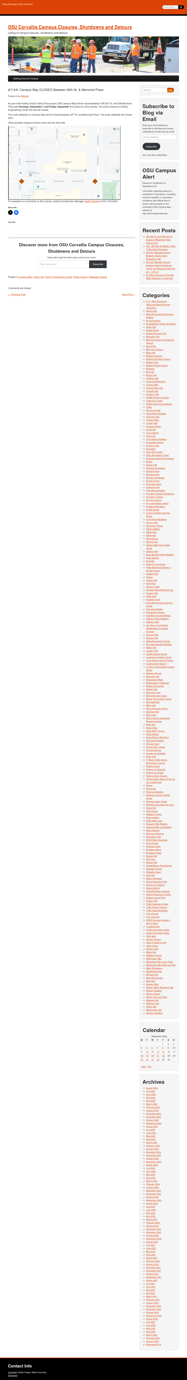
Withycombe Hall (154, 1009)
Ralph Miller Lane (154, 820)
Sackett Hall (151, 862)
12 (147, 1051)
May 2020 (150, 1328)
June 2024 (151, 1171)
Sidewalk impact (153, 872)
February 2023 (153, 1222)
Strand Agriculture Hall (156, 881)
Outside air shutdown (156, 753)
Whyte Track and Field (156, 997)
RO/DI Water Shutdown (157, 839)
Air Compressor (153, 320)
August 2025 (152, 1126)
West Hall (150, 981)
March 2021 (151, 1296)
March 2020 (151, 1334)
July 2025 (150, 1129)
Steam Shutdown (154, 878)
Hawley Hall (151, 580)
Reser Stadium (153, 830)
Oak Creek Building (155, 740)
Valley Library (152, 945)
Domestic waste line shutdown (160, 458)
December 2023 (153, 1190)
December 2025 (153, 1113)
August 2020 (152, 1318)
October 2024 (152, 1158)
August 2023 (152, 1203)
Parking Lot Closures (155, 769)
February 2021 (153, 1299)
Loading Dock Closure (156, 663)
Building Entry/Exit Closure (158, 359)
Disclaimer (13, 1375)
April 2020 (150, 1331)
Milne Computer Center (157, 708)
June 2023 (151, 1209)
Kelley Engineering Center (58, 277)
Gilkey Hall (151, 535)
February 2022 (153, 1261)
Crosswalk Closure (154, 442)
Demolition (151, 448)
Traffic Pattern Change (156, 907)
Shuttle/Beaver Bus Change (159, 865)
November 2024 (153, 1155)
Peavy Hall (151, 788)
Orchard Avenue (153, 750)
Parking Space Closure (156, 775)
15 (163, 1051)
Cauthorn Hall (152, 394)
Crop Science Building (156, 439)
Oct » (150, 1066)
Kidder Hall (151, 647)
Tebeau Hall (151, 900)
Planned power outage (156, 801)
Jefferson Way (152, 621)
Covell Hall (151, 429)
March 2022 (151, 1257)
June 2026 (151, 1094)
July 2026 (150, 1091)
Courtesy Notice (153, 426)
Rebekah (25, 96)
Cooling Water (152, 420)
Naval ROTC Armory (155, 730)
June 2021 (151, 1286)
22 (163, 1055)
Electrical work (152, 471)
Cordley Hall (151, 423)
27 (152, 1059)
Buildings (150, 368)
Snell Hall (150, 875)
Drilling (149, 461)
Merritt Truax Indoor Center (158, 698)
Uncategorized (153, 926)
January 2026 (152, 1110)
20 (152, 1055)
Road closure (80, 277)
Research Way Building (156, 823)
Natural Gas (151, 727)
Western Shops (153, 993)
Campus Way (25, 277)
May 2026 (150, 1097)
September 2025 (154, 1123)
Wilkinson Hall (152, 1003)
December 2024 (153, 1152)
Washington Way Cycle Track (159, 961)
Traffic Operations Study (157, 904)
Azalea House (152, 330)
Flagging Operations (155, 506)
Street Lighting (153, 888)
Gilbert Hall (151, 532)
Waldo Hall (151, 952)
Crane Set (38, 277)
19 (147, 1055)
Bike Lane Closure (154, 349)
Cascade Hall (152, 391)
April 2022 (150, 1254)
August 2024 (152, 1164)
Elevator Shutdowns (155, 477)
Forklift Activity (152, 509)
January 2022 (152, 1264)
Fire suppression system (157, 503)
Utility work (151, 936)
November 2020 (153, 1309)
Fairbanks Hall (152, 487)
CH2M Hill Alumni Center (157, 397)
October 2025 (152, 1120)
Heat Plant (151, 583)
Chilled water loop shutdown (159, 403)
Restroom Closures (155, 833)
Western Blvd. (152, 984)
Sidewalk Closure (98, 277)
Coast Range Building (156, 413)
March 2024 (151, 1180)
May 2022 (150, 1251)
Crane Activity (152, 432)
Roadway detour (153, 849)
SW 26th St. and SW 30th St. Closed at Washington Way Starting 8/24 (159, 239)
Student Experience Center (158, 894)
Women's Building (154, 1013)
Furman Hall (151, 522)
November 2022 (153, 1232)
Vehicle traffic (152, 948)
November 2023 (153, 1193)
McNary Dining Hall (155, 686)
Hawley (149, 577)
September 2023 (154, 1200)
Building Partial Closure (157, 365)
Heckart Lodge (153, 586)
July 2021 (150, 1283)
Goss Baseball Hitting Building (160, 554)
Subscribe (98, 264)
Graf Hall (150, 561)
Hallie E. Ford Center (156, 564)
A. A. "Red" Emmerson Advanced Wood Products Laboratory (158, 304)
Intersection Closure (155, 612)
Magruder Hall (152, 676)
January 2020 (152, 1341)
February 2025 (153, 1145)
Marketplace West (154, 679)
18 (142, 1055)
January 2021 (152, 1302)
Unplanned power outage (157, 929)
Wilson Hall (151, 1006)
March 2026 (151, 1104)
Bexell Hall (151, 346)
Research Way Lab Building (159, 827)
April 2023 (150, 1216)
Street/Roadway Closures (158, 891)
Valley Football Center (156, 942)
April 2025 (150, 1139)
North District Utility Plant (157, 737)
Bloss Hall (150, 352)
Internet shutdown (154, 609)
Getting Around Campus (25, 78)
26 (147, 1059)
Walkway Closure (154, 955)
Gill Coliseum (152, 538)
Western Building (154, 990)
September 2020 (154, 1315)
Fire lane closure (154, 500)
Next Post (128, 294)
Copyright (12, 1372)
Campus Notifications (156, 381)
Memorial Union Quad (156, 695)
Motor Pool (151, 714)
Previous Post (16, 294)
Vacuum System (153, 939)
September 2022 (154, 1238)
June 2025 (151, 1132)
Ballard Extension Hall (156, 333)
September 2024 (154, 1161)
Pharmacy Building (154, 791)
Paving (149, 785)
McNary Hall (151, 689)
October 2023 (152, 1197)
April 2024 (150, 1177)
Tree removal (152, 913)
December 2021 (153, 1267)
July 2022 (150, 1245)
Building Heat (152, 362)
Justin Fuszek (91, 201)
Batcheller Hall (152, 336)
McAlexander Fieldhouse (157, 682)
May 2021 (150, 1289)
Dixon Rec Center (154, 452)
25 (142, 1059)
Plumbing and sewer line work (160, 804)
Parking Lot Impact (154, 772)
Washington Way (153, 958)
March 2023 (151, 1219)
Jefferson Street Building (157, 618)
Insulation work (153, 599)
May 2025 (150, 1136)
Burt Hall (150, 371)
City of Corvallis (153, 410)
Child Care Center (154, 400)
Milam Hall (151, 705)
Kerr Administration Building (159, 644)
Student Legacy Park (155, 897)
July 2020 (150, 1322)
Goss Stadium (152, 557)
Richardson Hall (153, 836)
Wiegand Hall (152, 1000)
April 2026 (150, 1100)
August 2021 (152, 1280)
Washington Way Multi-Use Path (161, 965)
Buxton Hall (151, 375)
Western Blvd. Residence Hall (159, 987)
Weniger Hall (152, 974)
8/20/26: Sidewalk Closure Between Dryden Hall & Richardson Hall (158, 255)
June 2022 (151, 1248)
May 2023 (150, 1213)
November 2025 (153, 1116)
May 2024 (150, 1174)
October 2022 (152, 1235)
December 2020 (153, 1306)
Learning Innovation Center (158, 657)
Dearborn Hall (152, 445)
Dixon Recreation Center (157, 455)
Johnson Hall (152, 634)
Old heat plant (152, 743)
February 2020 (153, 1338)
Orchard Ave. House (155, 747)
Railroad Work (152, 817)
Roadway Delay (153, 846)
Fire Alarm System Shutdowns (160, 493)
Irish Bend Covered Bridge (158, 615)
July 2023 (150, 1206)
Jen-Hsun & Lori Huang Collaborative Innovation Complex (157, 628)
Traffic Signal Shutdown (157, 910)
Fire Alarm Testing (154, 496)
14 (158, 1051)
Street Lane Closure (155, 884)
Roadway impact (153, 852)
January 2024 (152, 1187)
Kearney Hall (152, 638)
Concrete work (153, 416)
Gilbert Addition (153, 529)
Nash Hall (150, 724)
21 (158, 1055)
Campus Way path (154, 387)
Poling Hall (151, 807)
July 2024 (150, 1168)
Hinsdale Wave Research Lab (159, 589)
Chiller (149, 407)
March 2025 (151, 1142)
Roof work (150, 859)
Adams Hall (151, 311)
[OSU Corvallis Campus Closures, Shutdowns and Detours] (93, 54)
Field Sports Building (155, 490)
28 (158, 1059)
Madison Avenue (154, 673)
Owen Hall (151, 756)
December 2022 (153, 1229)
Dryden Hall (151, 464)
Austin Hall (151, 327)
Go (170, 90)
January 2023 (152, 1225)
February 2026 (153, 1107)
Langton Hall (152, 650)
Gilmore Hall (151, 541)
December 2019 (153, 1344)
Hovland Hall (152, 593)
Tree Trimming (153, 916)
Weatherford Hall (154, 971)
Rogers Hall (151, 856)
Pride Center (152, 811)
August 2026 (152, 1088)
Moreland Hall (152, 711)
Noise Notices (152, 734)
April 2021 (150, 1293)
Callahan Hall (152, 378)
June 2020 (151, 1325)
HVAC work (151, 596)
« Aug (143, 1066)
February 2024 (153, 1184)
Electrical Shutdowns (155, 468)
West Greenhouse (154, 977)
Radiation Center (154, 814)
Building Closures (154, 355)
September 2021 (154, 1277)
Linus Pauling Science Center (159, 660)
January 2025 (152, 1148)
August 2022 (152, 1241)
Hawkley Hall (152, 573)
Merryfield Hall (152, 702)
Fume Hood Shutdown (156, 519)
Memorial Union (153, 692)
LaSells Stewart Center (156, 654)
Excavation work (153, 484)
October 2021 (152, 1273)
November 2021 (153, 1270)
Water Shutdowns (154, 968)
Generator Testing (154, 525)
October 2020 (152, 1312)
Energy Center (153, 480)
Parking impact (153, 766)
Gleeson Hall (152, 551)
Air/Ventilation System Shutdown (161, 323)
